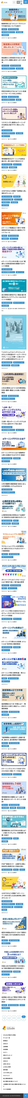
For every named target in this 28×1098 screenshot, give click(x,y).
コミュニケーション (19, 362)
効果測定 (17, 458)
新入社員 (17, 196)
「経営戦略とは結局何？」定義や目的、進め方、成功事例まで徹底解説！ (14, 738)
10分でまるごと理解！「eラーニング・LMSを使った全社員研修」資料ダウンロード (14, 895)
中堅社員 (15, 202)
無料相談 (5, 1069)
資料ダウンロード (21, 3)
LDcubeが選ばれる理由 (9, 1035)
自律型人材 (6, 202)
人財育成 (20, 133)
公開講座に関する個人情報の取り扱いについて (14, 1085)
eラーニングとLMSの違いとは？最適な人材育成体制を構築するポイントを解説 (14, 263)
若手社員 (6, 205)
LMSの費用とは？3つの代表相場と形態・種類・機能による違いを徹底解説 (14, 390)
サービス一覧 (6, 1038)
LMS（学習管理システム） (9, 32)
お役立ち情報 (6, 1058)
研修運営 (20, 32)
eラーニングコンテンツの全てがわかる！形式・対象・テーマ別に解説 (14, 769)
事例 (5, 678)
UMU (5, 29)
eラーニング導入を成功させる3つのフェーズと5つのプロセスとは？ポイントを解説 (13, 613)
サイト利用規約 (7, 1089)
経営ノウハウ (6, 943)
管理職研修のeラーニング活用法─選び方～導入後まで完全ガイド (14, 160)
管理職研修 (13, 167)
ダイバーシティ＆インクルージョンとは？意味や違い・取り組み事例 (13, 581)
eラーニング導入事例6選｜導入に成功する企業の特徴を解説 (14, 674)
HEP (16, 520)
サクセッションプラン (8, 557)
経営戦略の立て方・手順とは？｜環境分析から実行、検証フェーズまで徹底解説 (14, 706)
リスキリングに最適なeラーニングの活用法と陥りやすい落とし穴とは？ (13, 124)
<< (4, 1016)
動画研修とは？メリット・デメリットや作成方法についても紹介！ (14, 24)
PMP (23, 869)
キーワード (19, 199)
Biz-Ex (5, 554)
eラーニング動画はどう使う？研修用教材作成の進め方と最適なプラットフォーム (13, 230)
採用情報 (5, 1049)
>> (23, 1019)
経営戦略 (6, 714)
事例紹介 (5, 1041)
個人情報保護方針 (8, 1078)
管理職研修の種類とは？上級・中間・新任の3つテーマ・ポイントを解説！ (14, 799)
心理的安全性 (7, 523)
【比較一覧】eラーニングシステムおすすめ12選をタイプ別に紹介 (14, 422)
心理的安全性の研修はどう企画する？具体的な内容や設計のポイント (14, 516)
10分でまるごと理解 (8, 199)
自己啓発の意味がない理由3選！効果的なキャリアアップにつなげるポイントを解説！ (14, 297)
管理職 (5, 167)
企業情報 (5, 1046)
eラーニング (6, 136)
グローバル (6, 974)
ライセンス (6, 65)
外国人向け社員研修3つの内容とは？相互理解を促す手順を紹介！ (13, 967)
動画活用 (6, 35)
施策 (5, 909)
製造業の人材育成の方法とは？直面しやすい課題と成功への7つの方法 (14, 60)
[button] (25, 2)
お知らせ (5, 1043)
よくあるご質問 (7, 1067)
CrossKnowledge (14, 29)
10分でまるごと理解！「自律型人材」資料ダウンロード (14, 192)
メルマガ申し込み (7, 1072)
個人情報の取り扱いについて (10, 1081)
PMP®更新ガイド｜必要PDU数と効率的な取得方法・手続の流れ (13, 865)
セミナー (5, 1052)
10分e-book (6, 365)
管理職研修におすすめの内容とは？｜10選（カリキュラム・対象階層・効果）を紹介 (14, 832)
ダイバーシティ (13, 588)
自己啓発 (6, 305)
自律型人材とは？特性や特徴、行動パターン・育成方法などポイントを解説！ (14, 999)
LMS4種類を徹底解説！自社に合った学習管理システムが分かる (14, 485)
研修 (19, 99)
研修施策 (16, 523)
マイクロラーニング (19, 302)
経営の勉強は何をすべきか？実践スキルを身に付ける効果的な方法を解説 (14, 934)
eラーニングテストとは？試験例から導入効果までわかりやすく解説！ (13, 454)
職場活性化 (16, 365)
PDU (16, 869)
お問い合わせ (21, 1)
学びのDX (20, 68)
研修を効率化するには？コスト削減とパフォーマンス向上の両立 (14, 92)
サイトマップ (6, 1075)
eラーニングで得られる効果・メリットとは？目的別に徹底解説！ (14, 642)
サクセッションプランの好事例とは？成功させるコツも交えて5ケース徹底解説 (13, 548)
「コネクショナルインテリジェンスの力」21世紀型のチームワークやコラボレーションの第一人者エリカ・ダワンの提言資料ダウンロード (14, 355)
